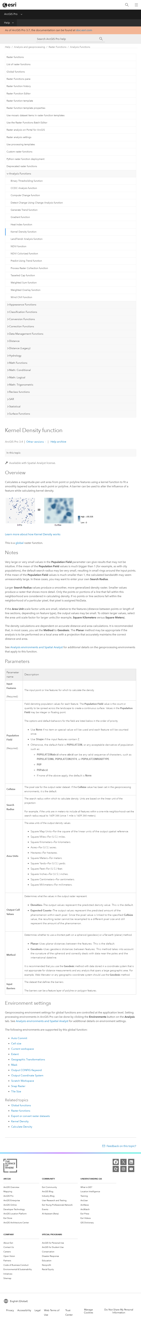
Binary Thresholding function (27, 180)
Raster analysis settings (19, 137)
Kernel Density (20, 1121)
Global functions (16, 71)
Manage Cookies (88, 1311)
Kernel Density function (23, 231)
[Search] (126, 5)
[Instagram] (123, 1169)
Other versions (35, 441)
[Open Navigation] (136, 5)
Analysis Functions (80, 47)
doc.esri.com (84, 30)
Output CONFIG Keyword (26, 1070)
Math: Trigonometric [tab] (21, 384)
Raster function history (19, 86)
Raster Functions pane (18, 79)
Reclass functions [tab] (19, 391)
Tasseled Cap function (23, 275)
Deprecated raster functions (22, 166)
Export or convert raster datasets (30, 1116)
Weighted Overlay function (25, 290)
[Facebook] (116, 1162)
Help (7, 22)
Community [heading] (48, 1178)
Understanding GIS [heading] (91, 1178)
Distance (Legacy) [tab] (19, 348)
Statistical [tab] (14, 406)
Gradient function (20, 217)
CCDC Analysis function (24, 188)
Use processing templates (21, 144)
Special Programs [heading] (52, 1234)
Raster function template (20, 100)
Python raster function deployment (25, 159)
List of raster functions (18, 64)
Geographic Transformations (28, 1059)
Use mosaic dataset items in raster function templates (35, 115)
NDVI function (18, 246)
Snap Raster (18, 1086)
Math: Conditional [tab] (20, 370)
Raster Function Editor (19, 93)
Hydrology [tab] (15, 355)
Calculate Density (21, 1126)
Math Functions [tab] (18, 362)
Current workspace (22, 1048)
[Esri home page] (9, 5)
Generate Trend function (24, 209)
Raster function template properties (26, 108)
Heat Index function (21, 224)
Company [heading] (8, 1234)
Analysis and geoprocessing (29, 47)
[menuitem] (21, 1187)
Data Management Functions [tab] (26, 333)
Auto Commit (19, 1038)
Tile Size (16, 1091)
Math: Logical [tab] (17, 377)
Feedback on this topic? (121, 1146)
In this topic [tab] (14, 452)
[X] (123, 1162)
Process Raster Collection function (29, 268)
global (19, 543)
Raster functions (15, 57)
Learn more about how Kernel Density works (32, 534)
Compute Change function (25, 195)
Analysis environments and (36, 647)
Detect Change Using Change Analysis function (37, 202)
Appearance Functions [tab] (22, 304)
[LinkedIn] (131, 1162)
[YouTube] (131, 1169)
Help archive (58, 441)
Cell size (16, 1043)
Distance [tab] (14, 341)
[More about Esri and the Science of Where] (10, 1166)
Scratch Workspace (22, 1080)
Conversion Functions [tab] (22, 319)
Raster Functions (57, 47)
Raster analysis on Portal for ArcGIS (26, 129)
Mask (14, 1064)
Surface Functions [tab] (19, 413)
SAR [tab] (11, 399)
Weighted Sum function (24, 282)
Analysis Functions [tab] (20, 173)
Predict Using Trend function (26, 260)
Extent (15, 1054)
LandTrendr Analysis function (26, 239)
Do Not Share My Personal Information (118, 1311)
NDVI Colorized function (24, 253)
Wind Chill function (21, 297)
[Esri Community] (116, 1169)
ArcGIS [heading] (7, 1178)
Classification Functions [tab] (23, 312)
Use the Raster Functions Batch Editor (27, 122)
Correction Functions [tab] (21, 326)
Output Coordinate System (27, 1075)
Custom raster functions (19, 151)
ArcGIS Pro (11, 14)
